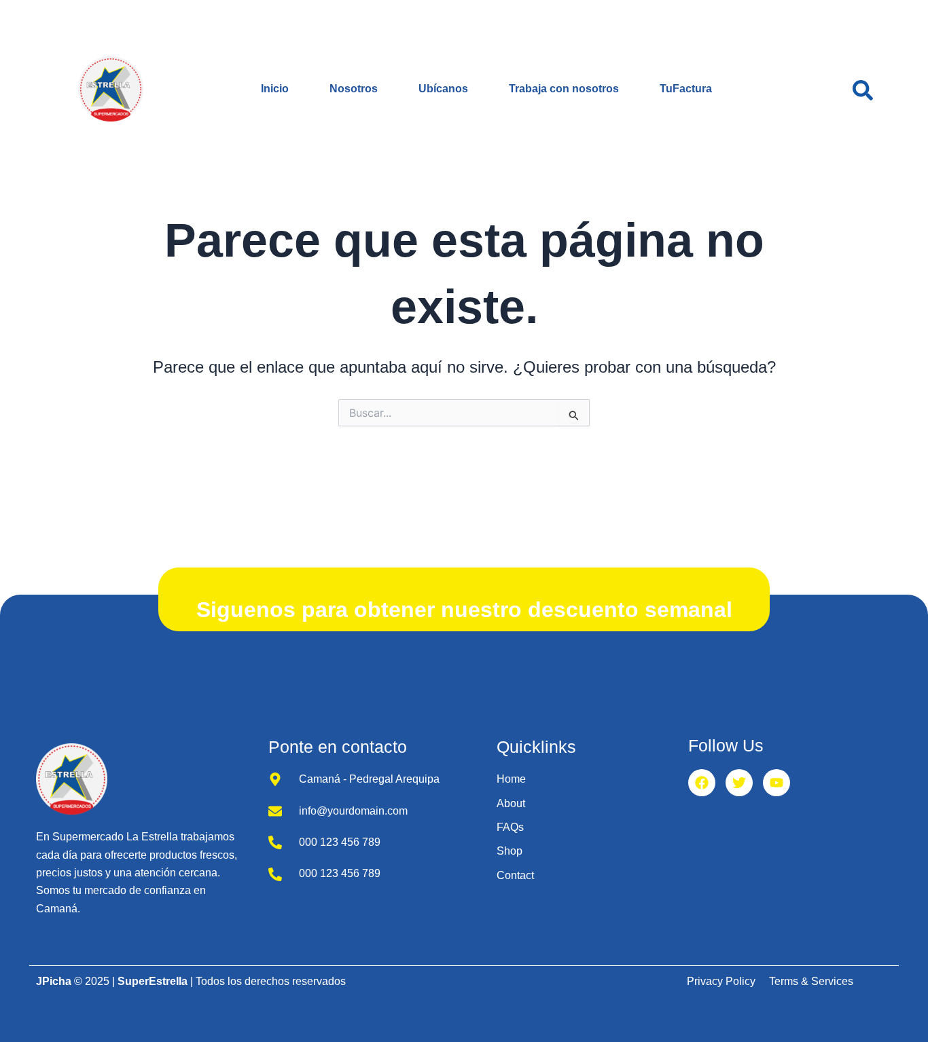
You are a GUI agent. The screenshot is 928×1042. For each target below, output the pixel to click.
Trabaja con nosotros (564, 88)
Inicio (275, 88)
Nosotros (353, 88)
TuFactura (686, 88)
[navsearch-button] (862, 89)
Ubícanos (443, 88)
